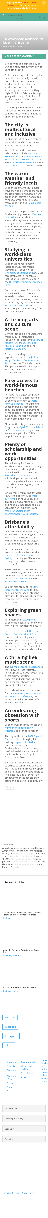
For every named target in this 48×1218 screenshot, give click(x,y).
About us (11, 1062)
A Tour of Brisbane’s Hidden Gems (19, 987)
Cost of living (27, 1073)
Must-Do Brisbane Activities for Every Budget (20, 951)
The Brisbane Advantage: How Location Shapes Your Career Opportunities (21, 913)
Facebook (10, 1026)
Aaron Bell (11, 46)
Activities (6, 955)
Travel (15, 991)
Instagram (11, 1036)
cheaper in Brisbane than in (20, 555)
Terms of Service (10, 1193)
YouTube (10, 1017)
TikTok (9, 1045)
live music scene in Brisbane (25, 666)
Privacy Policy (27, 1193)
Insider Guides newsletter (22, 4)
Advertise (11, 1066)
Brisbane (10, 787)
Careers (10, 1083)
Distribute (12, 1070)
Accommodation (29, 1062)
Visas (23, 1077)
